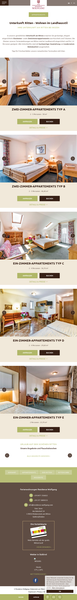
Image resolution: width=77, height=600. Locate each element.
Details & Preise (37, 127)
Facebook (35, 580)
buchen (49, 121)
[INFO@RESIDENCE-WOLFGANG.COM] (53, 597)
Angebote (38, 477)
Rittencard (63, 472)
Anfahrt (12, 472)
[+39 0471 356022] (59, 597)
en (74, 3)
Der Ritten (47, 472)
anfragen (27, 121)
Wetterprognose (38, 574)
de (69, 3)
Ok (60, 591)
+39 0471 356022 (41, 495)
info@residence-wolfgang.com (41, 505)
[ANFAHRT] (47, 597)
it (71, 3)
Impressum (32, 592)
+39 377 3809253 (41, 500)
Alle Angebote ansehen (38, 456)
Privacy (39, 592)
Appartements (38, 15)
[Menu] (4, 3)
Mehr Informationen (58, 588)
